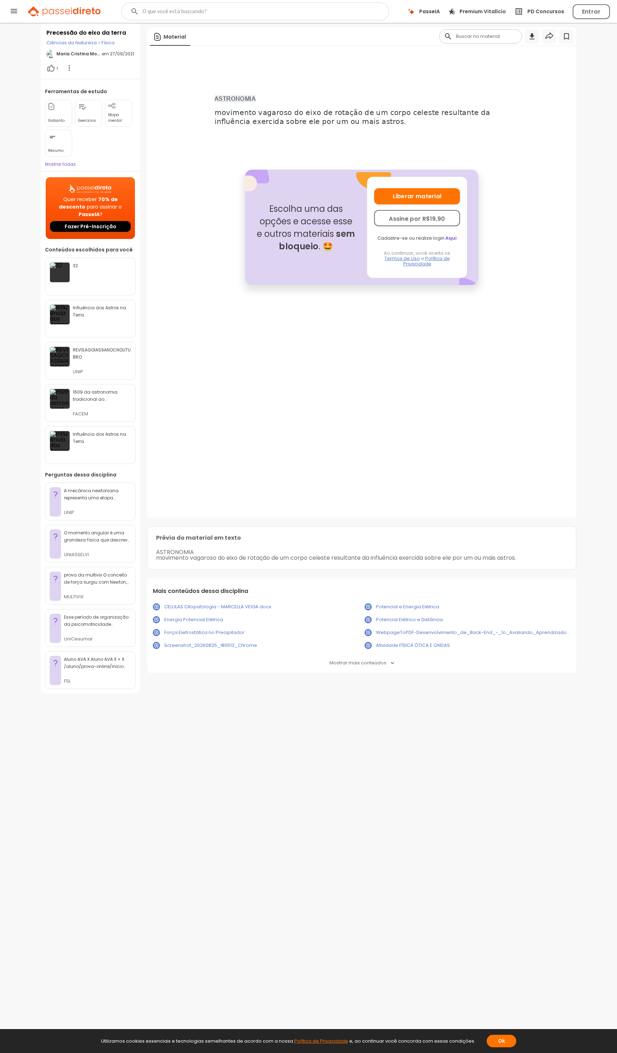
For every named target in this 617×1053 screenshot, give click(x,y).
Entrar (591, 12)
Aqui (451, 238)
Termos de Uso (402, 258)
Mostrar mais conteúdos (358, 662)
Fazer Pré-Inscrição (90, 226)
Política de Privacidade (426, 261)
